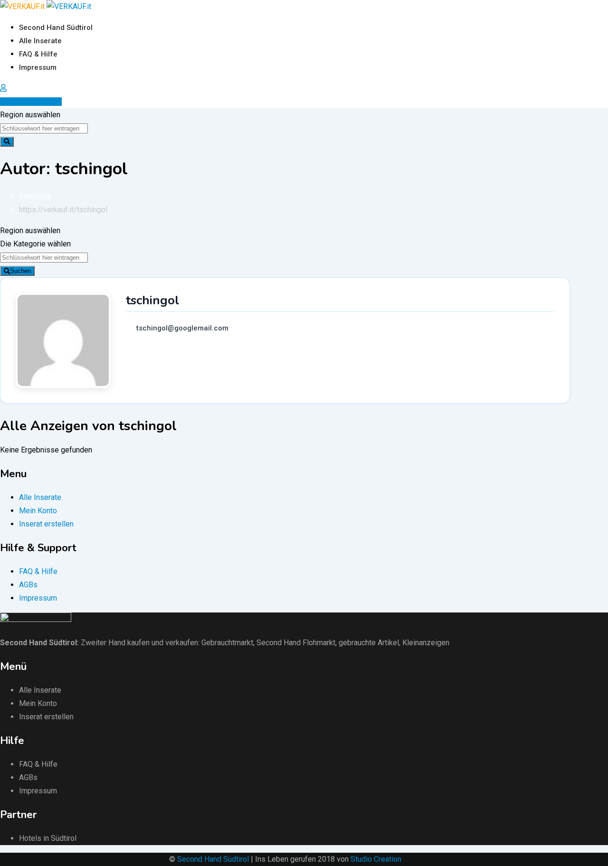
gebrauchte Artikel (369, 642)
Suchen (20, 270)
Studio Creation (376, 859)
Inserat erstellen (34, 101)
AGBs (28, 584)
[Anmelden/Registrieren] (3, 88)
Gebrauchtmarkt (227, 642)
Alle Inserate (40, 41)
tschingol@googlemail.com (182, 328)
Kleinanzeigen (425, 642)
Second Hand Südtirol (56, 27)
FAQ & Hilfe (38, 54)
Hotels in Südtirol (47, 838)
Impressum (38, 67)
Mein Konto (38, 510)
